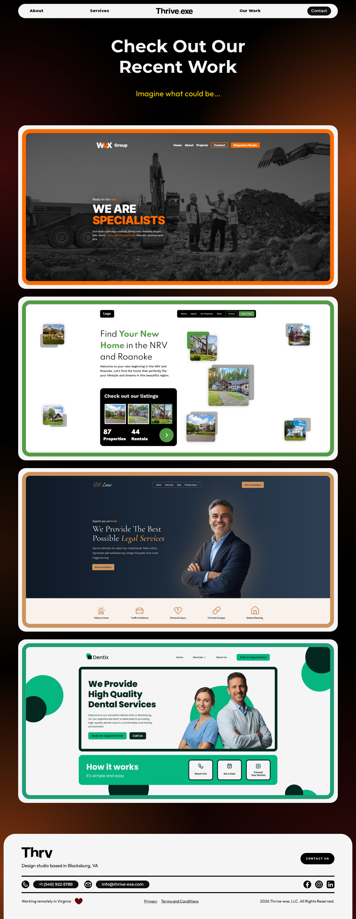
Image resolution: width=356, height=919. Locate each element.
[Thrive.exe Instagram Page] (319, 884)
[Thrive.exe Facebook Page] (307, 884)
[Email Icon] (88, 884)
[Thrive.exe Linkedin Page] (330, 884)
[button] (99, 11)
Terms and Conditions (180, 901)
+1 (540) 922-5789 (56, 884)
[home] (174, 11)
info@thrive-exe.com (123, 884)
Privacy (150, 901)
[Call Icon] (25, 884)
